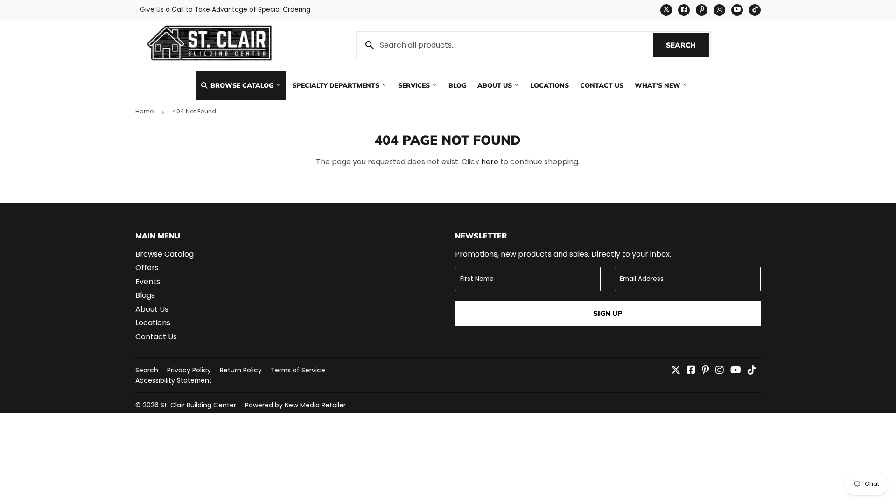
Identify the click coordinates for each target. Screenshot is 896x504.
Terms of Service (298, 370)
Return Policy (241, 370)
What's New (658, 85)
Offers (147, 267)
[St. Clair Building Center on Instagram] (719, 370)
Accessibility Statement (173, 380)
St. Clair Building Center (198, 405)
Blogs (145, 295)
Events (147, 281)
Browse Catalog (242, 85)
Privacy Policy (189, 370)
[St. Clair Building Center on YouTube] (735, 370)
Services (415, 85)
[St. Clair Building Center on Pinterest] (705, 370)
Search (687, 45)
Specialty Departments (336, 85)
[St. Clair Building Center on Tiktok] (752, 370)
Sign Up (607, 313)
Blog (457, 85)
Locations (550, 85)
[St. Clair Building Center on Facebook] (691, 370)
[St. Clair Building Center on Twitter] (675, 370)
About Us (495, 85)
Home (144, 111)
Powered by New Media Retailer (295, 405)
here (489, 161)
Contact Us (601, 85)
